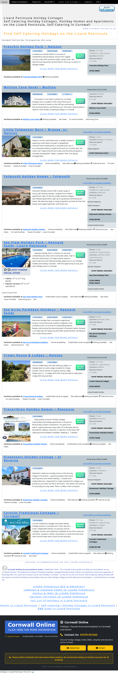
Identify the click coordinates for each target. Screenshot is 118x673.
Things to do (36, 2)
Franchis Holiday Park (32, 77)
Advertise (74, 647)
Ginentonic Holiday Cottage (35, 500)
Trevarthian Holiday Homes (35, 444)
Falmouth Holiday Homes (34, 229)
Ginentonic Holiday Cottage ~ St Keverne (32, 458)
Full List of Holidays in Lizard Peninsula (59, 600)
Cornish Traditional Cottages (35, 553)
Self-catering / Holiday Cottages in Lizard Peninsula (78, 605)
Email (102, 647)
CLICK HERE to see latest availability (97, 132)
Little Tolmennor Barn (32, 163)
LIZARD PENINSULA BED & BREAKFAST (59, 586)
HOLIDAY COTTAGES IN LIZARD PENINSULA (59, 596)
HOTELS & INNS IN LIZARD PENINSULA (59, 593)
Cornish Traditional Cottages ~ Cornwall (31, 514)
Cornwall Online (76, 622)
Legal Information (13, 636)
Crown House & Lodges (33, 396)
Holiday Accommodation (19, 2)
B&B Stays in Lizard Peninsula (59, 608)
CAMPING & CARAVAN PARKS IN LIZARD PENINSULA (59, 590)
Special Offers (49, 2)
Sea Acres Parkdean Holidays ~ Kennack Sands (40, 311)
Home (5, 2)
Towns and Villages (69, 2)
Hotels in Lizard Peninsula (19, 605)
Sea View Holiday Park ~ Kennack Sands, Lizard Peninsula (34, 244)
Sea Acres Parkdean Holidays (35, 342)
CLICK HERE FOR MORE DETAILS (59, 68)
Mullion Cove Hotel (31, 119)
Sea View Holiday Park (32, 296)
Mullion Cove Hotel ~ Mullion (30, 87)
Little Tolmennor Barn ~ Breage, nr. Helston (36, 131)
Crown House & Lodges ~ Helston (33, 355)
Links (98, 2)
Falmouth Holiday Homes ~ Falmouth (37, 176)
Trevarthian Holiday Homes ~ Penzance (39, 409)
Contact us (88, 2)
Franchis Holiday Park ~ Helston (33, 46)
